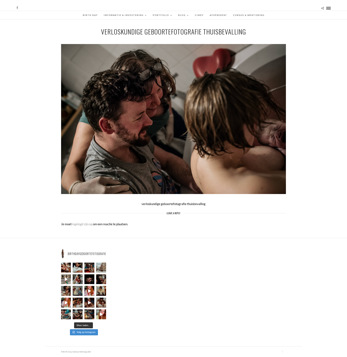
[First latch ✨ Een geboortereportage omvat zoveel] (78, 279)
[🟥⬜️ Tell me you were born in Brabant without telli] (78, 291)
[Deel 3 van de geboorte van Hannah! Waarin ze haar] (89, 291)
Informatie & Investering (123, 15)
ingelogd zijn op (82, 224)
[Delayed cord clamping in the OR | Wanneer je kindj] (89, 279)
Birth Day (90, 15)
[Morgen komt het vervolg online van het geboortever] (78, 303)
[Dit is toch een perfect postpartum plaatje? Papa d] (66, 268)
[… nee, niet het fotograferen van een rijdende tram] (66, 279)
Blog (182, 15)
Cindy (199, 15)
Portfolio (161, 15)
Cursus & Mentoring (248, 15)
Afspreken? (218, 15)
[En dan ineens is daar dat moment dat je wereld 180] (78, 268)
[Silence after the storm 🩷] (66, 291)
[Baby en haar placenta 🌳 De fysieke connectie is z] (66, 314)
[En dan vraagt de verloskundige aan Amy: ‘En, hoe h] (101, 314)
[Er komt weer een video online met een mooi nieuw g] (101, 303)
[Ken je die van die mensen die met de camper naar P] (101, 268)
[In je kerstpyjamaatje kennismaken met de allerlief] (101, 279)
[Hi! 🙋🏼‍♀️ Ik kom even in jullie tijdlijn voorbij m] (89, 314)
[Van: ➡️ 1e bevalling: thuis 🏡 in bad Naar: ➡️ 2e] (89, 303)
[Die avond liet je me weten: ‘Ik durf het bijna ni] (89, 268)
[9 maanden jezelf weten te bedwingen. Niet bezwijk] (78, 314)
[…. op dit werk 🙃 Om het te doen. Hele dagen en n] (101, 291)
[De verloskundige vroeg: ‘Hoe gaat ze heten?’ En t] (66, 303)
